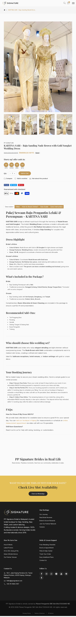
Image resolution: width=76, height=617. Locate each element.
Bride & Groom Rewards (47, 520)
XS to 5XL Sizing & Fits (11, 551)
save (21, 185)
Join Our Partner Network (47, 524)
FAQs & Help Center (45, 551)
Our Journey (43, 514)
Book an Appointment (46, 548)
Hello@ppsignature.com (14, 581)
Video (18, 207)
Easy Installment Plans (46, 557)
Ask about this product (40, 178)
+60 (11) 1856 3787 (13, 584)
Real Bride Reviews (45, 517)
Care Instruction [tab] (56, 207)
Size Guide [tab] (44, 207)
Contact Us (43, 560)
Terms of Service (39, 613)
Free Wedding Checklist (47, 544)
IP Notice (50, 613)
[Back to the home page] (4, 10)
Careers (42, 527)
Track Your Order (45, 554)
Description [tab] (9, 207)
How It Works (8, 544)
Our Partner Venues (10, 557)
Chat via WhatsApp (38, 494)
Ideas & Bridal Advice (11, 554)
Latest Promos (8, 548)
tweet (14, 185)
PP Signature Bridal (13, 604)
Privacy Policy (27, 613)
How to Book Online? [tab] (30, 207)
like (7, 185)
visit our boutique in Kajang (26, 420)
